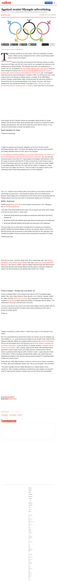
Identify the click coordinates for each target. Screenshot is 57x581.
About (30, 490)
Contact (30, 494)
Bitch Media (5, 415)
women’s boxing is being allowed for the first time (25, 73)
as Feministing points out (11, 206)
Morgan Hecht (7, 15)
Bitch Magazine (19, 49)
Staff (30, 492)
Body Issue (14, 204)
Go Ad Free (30, 509)
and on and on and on (20, 298)
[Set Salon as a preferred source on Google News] (45, 44)
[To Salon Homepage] (6, 2)
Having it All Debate (48, 341)
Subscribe (48, 2)
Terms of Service (30, 501)
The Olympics (12, 415)
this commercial (11, 300)
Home (30, 488)
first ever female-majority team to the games (34, 68)
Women (20, 415)
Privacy (30, 496)
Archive (30, 505)
